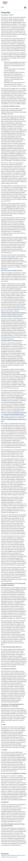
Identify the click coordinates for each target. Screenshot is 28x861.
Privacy (23, 855)
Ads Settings (19, 397)
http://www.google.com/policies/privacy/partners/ (14, 312)
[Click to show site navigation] (25, 7)
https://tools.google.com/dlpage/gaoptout (11, 316)
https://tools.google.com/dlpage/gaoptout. (12, 340)
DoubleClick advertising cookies (14, 360)
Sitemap (18, 855)
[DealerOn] (5, 853)
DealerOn (13, 855)
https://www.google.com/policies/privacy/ (11, 270)
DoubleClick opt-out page (20, 412)
